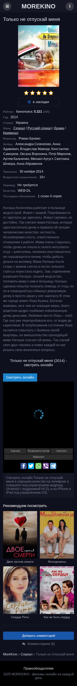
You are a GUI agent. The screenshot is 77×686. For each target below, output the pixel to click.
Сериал (19, 128)
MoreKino (10, 654)
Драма (59, 128)
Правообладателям (38, 668)
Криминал (10, 133)
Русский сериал (40, 128)
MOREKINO (38, 6)
